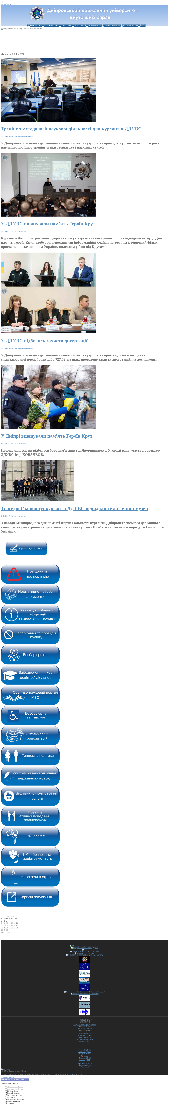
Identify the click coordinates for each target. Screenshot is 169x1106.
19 (12, 925)
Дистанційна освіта (84, 1063)
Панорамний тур (84, 1065)
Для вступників (66, 25)
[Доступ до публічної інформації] (30, 624)
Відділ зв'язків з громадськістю (84, 1025)
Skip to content (6, 4)
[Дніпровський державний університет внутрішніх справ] (84, 21)
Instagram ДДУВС (84, 1054)
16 (5, 925)
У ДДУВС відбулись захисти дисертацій (45, 340)
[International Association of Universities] (85, 994)
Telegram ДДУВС (84, 1058)
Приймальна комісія (84, 1019)
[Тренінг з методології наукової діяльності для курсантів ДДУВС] (48, 121)
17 (7, 925)
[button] (15, 1079)
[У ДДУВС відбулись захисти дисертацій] (48, 333)
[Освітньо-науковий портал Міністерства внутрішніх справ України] (30, 704)
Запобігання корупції (130, 25)
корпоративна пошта (85, 1035)
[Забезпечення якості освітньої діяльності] (30, 684)
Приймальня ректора (84, 1028)
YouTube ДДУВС (84, 1052)
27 (14, 928)
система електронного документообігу (84, 1040)
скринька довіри (84, 1037)
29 (2, 930)
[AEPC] (84, 969)
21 (17, 925)
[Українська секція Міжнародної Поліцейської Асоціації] (84, 992)
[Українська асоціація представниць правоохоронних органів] (84, 1001)
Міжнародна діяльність (112, 25)
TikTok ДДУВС (84, 1060)
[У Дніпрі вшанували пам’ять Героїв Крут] (48, 428)
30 (5, 930)
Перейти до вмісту (7, 1077)
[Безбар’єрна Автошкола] (30, 724)
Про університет (36, 25)
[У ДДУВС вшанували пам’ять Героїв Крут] (48, 216)
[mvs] (84, 949)
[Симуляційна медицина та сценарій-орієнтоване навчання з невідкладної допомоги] (84, 1015)
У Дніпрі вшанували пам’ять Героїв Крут (46, 436)
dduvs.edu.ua (69, 1074)
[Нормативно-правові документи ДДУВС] (30, 603)
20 (14, 925)
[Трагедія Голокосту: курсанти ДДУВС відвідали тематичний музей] (37, 501)
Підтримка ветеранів (51, 25)
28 (17, 928)
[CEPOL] (84, 976)
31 (7, 930)
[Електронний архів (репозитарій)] (30, 745)
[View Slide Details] (26, 555)
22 (2, 928)
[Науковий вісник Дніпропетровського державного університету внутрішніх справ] (84, 953)
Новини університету (25, 136)
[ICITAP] (84, 962)
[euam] (84, 990)
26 (12, 928)
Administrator (13, 136)
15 (2, 925)
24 (7, 928)
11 (9, 923)
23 (5, 928)
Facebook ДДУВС (84, 1050)
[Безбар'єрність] (30, 664)
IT (9, 231)
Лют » (8, 932)
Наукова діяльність (95, 25)
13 (14, 923)
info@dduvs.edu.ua (84, 1034)
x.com (85, 1056)
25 (9, 928)
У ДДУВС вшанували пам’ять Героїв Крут (48, 223)
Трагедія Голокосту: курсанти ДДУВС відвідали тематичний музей (74, 508)
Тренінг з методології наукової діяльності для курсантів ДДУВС (71, 128)
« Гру (3, 932)
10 (7, 923)
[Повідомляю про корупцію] (30, 583)
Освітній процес (80, 25)
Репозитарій (84, 1067)
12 (12, 923)
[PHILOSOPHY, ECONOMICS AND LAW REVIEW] (84, 955)
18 (9, 925)
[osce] (84, 983)
